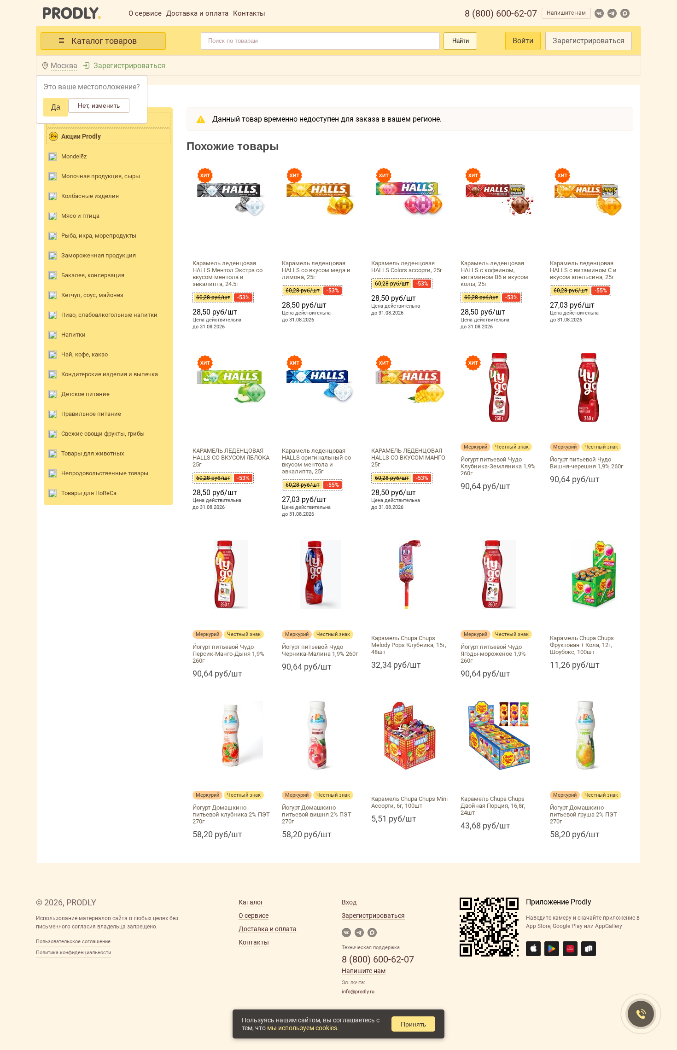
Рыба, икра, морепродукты (98, 235)
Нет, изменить (99, 105)
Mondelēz (74, 156)
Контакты (249, 13)
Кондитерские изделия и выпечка (109, 374)
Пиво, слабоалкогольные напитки (109, 314)
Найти (460, 40)
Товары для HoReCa (89, 493)
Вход (349, 902)
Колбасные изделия (90, 195)
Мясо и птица (80, 215)
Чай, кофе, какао (84, 354)
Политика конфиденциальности (73, 953)
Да (55, 107)
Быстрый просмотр (231, 245)
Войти (523, 40)
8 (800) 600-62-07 (501, 13)
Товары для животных (92, 453)
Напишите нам (566, 13)
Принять (413, 1024)
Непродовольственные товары (104, 473)
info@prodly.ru (358, 992)
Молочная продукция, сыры (100, 176)
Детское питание (85, 394)
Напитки (73, 334)
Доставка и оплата (197, 13)
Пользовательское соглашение (73, 942)
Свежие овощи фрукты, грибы (103, 433)
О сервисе (145, 13)
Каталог (251, 902)
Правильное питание (91, 413)
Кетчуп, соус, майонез (92, 295)
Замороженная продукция (98, 255)
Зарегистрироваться (588, 40)
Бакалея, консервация (92, 275)
